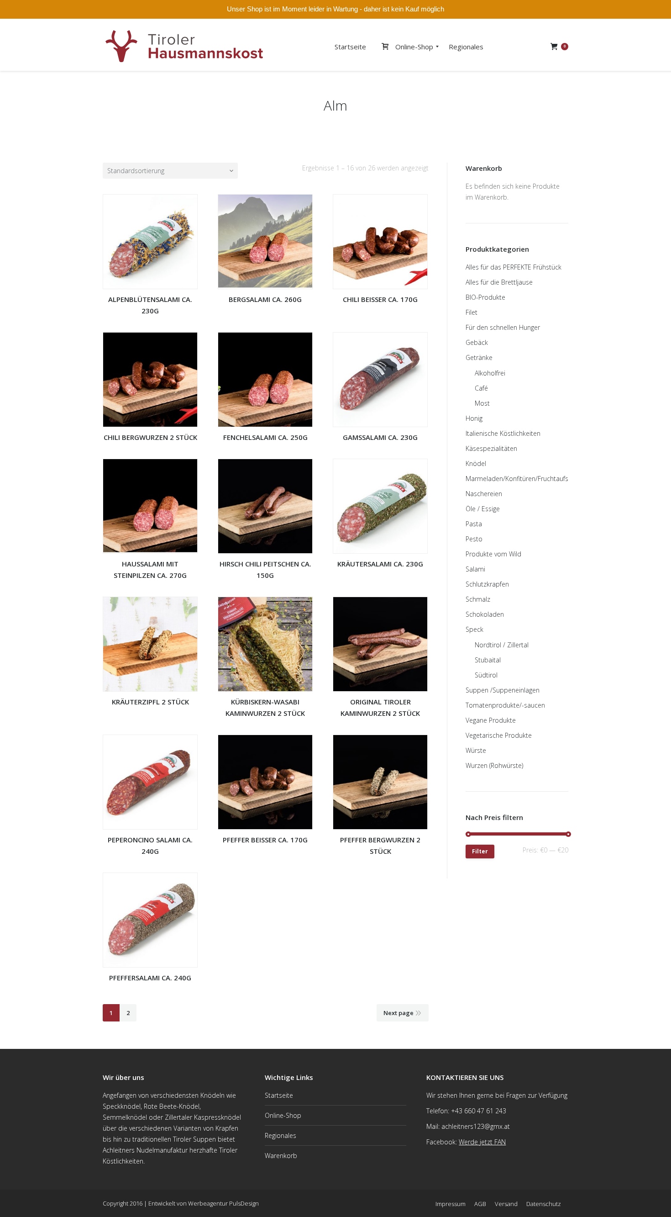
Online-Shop (283, 1115)
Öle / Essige (483, 508)
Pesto (474, 538)
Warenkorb (281, 1155)
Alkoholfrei (490, 373)
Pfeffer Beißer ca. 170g (265, 839)
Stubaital (488, 660)
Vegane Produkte (491, 720)
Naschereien (484, 493)
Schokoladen (485, 614)
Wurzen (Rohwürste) (494, 765)
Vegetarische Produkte (499, 735)
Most (482, 403)
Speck (474, 629)
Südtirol (486, 675)
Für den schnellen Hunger (503, 327)
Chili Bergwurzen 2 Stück (150, 437)
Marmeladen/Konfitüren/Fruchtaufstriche (525, 478)
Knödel (476, 463)
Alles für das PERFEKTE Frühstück (513, 267)
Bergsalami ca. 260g (265, 299)
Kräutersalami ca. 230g (380, 563)
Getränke (479, 357)
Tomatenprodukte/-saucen (505, 705)
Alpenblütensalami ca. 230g (150, 305)
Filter (480, 851)
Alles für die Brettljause (499, 282)
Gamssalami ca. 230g (380, 437)
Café (481, 388)
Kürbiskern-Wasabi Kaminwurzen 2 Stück (265, 707)
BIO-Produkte (485, 297)
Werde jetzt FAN (482, 1142)
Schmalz (478, 599)
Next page (398, 1013)
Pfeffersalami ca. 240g (150, 977)
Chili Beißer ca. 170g (380, 299)
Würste (476, 750)
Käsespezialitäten (491, 448)
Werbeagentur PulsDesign (223, 1203)
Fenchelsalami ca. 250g (265, 437)
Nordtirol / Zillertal (502, 644)
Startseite (279, 1095)
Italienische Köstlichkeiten (503, 433)
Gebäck (477, 342)
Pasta (474, 523)
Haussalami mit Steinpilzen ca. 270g (150, 569)
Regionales (280, 1135)
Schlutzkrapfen (487, 584)
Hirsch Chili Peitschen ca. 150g (265, 569)
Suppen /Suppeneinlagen (503, 690)
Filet (471, 312)
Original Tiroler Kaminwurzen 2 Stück (380, 707)
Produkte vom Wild (493, 554)
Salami (475, 569)
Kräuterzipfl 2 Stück (150, 701)
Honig (474, 418)
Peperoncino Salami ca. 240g (150, 845)
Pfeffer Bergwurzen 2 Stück (380, 845)
